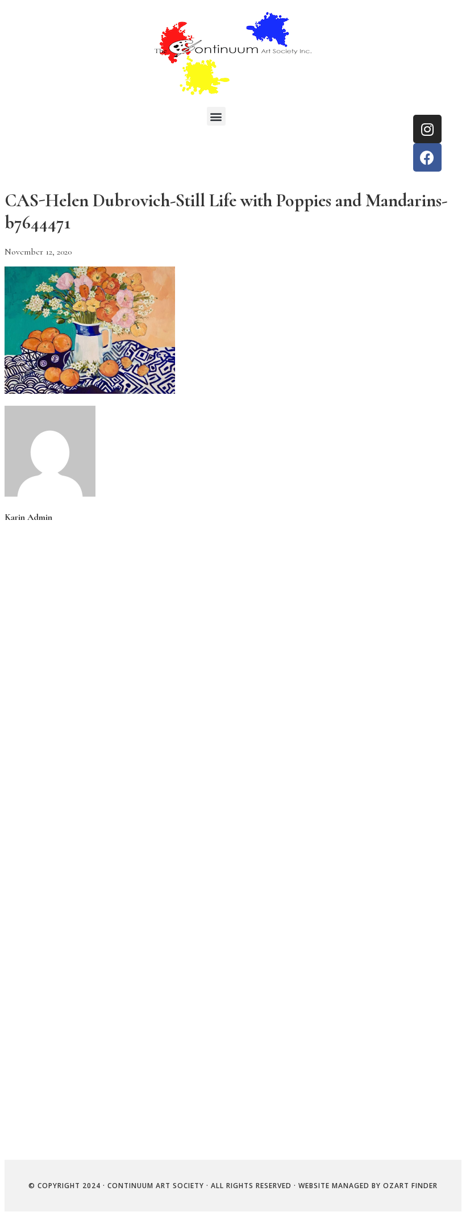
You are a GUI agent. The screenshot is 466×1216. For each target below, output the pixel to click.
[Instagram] (427, 129)
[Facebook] (427, 157)
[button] (216, 116)
